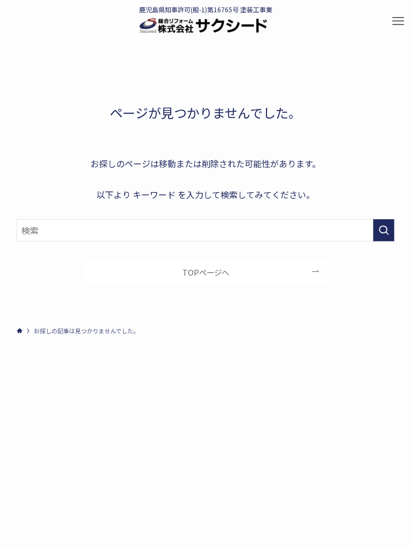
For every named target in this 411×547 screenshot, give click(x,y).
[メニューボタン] (398, 21)
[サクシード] (203, 25)
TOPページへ (205, 272)
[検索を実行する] (383, 230)
